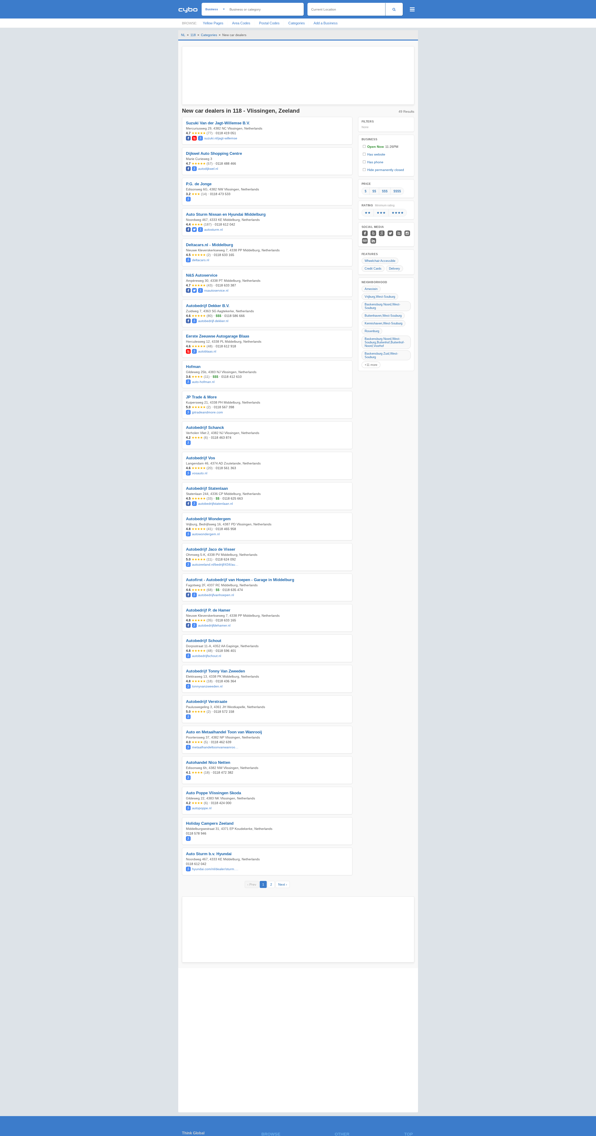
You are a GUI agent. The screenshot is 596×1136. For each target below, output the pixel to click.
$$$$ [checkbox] (397, 191)
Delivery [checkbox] (394, 268)
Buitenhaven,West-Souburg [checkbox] (383, 315)
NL (183, 35)
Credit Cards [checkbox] (373, 268)
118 (193, 35)
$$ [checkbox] (374, 191)
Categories (296, 23)
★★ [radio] (368, 213)
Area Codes (241, 23)
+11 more (371, 365)
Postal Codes (269, 23)
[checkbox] (386, 146)
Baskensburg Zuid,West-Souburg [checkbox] (381, 355)
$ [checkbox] (365, 191)
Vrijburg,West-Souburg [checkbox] (380, 296)
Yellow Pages (213, 23)
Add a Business (326, 23)
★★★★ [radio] (398, 213)
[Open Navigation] (412, 9)
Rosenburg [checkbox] (372, 331)
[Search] (394, 9)
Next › (282, 884)
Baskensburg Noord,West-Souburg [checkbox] (382, 306)
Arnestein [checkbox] (371, 289)
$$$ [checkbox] (385, 191)
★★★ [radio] (381, 213)
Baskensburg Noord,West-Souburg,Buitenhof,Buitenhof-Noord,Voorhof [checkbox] (384, 342)
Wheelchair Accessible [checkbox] (380, 261)
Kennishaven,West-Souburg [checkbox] (383, 323)
